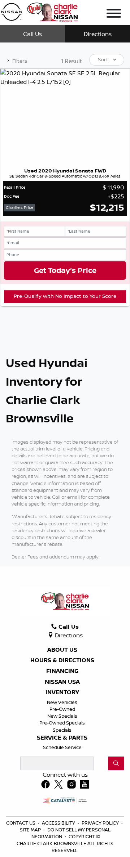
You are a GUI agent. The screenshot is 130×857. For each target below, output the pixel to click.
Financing (62, 671)
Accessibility (59, 823)
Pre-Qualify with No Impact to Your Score (65, 296)
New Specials (62, 716)
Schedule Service (62, 747)
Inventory (62, 692)
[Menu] (113, 14)
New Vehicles (62, 702)
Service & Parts (62, 738)
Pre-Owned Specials (62, 722)
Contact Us (21, 823)
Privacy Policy (101, 823)
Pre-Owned (62, 709)
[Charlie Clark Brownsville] (39, 11)
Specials (62, 730)
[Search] (116, 763)
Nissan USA (62, 682)
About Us (62, 650)
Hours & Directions (62, 660)
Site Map (31, 829)
